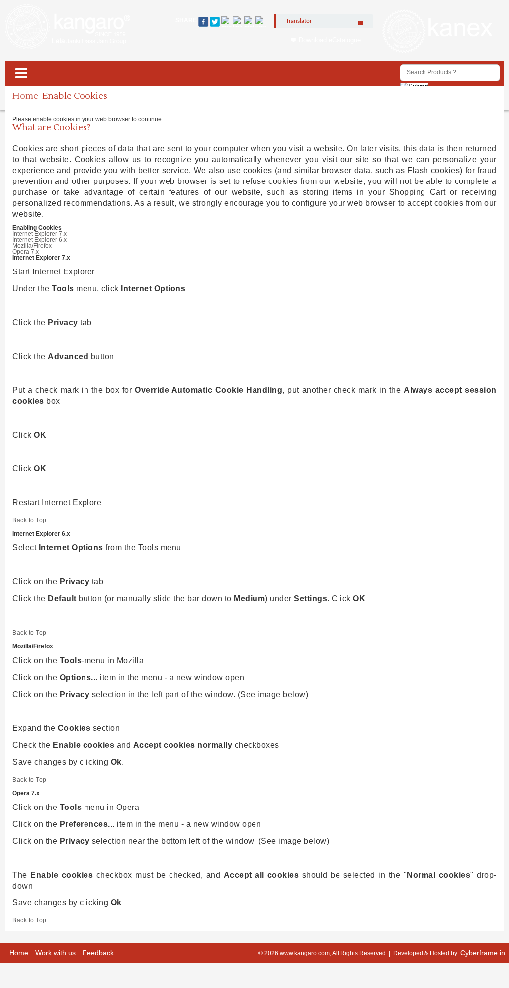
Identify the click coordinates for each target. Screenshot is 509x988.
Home (25, 96)
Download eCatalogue (330, 40)
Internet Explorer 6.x (39, 239)
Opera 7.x (25, 251)
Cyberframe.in (482, 953)
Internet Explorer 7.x (39, 233)
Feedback (98, 953)
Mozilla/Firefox (32, 245)
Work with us (55, 953)
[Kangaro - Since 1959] (67, 27)
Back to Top (29, 520)
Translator (299, 21)
